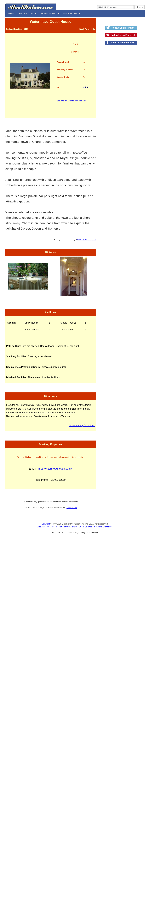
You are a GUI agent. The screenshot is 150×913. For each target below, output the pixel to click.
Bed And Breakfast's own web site (71, 101)
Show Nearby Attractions (82, 425)
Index (90, 527)
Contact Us (107, 527)
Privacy (74, 527)
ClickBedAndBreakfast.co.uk (86, 240)
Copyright (46, 524)
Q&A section (71, 507)
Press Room (52, 527)
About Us (41, 527)
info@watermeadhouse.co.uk (55, 468)
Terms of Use (64, 527)
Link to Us (83, 527)
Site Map (98, 527)
